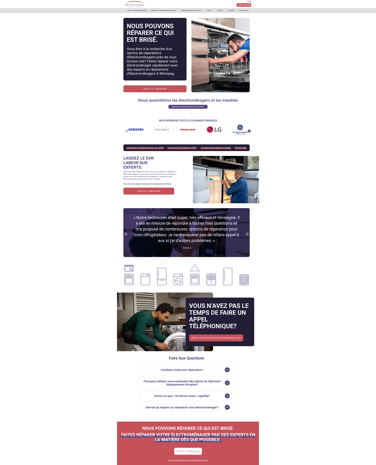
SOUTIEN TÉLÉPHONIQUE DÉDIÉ (182, 148)
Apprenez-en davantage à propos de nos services (188, 106)
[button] (249, 131)
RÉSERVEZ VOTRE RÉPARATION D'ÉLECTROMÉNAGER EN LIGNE (216, 338)
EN (248, 1)
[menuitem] (137, 10)
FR (250, 1)
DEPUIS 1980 (240, 148)
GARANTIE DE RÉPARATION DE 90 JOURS (145, 148)
